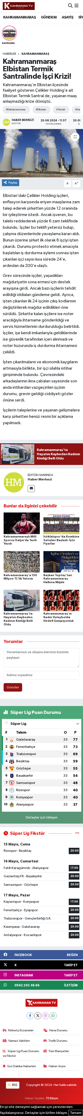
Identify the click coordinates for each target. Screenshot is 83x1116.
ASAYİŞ (67, 17)
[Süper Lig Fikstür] (77, 833)
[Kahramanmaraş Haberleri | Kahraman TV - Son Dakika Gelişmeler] (19, 6)
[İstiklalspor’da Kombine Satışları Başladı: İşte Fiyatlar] (61, 523)
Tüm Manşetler (58, 1051)
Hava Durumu (58, 1030)
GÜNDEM (49, 17)
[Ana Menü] (76, 6)
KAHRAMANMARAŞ (19, 17)
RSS (14, 1085)
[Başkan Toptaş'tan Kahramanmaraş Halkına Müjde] (61, 562)
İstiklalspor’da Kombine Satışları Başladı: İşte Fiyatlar (61, 540)
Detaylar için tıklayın (41, 817)
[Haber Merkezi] (14, 482)
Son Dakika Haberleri (21, 1066)
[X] (37, 1015)
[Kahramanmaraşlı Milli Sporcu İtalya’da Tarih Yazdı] (22, 523)
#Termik (60, 109)
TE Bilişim (52, 1098)
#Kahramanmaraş (16, 109)
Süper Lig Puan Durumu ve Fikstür (21, 1053)
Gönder (13, 687)
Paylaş (13, 182)
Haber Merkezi (40, 479)
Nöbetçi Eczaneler (21, 1030)
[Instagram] (45, 1015)
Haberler (9, 53)
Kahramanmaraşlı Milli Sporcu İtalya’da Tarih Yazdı (20, 540)
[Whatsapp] (53, 1015)
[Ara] (70, 6)
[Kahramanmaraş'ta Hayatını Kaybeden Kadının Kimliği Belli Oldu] (22, 600)
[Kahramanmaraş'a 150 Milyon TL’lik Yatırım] (22, 562)
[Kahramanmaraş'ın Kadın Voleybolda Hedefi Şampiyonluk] (61, 600)
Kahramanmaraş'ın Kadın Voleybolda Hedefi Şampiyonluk (58, 617)
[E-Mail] (31, 488)
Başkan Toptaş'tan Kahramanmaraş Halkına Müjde (57, 579)
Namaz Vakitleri (19, 1040)
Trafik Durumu (57, 1040)
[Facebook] (30, 1015)
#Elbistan (41, 109)
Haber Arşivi (57, 1066)
